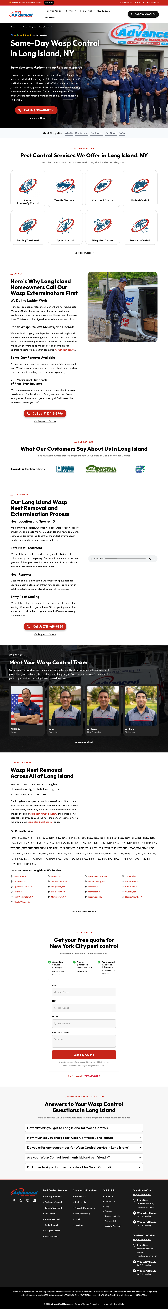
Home (12, 27)
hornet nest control (65, 349)
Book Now (48, 3)
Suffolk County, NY (96, 881)
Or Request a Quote (36, 118)
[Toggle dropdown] (62, 11)
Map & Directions (142, 1194)
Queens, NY (130, 891)
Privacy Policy (95, 1304)
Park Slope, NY (132, 886)
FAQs (122, 133)
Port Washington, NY (23, 896)
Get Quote (111, 133)
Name (54, 985)
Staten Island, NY (133, 876)
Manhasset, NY (95, 891)
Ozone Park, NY (132, 881)
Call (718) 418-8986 (145, 14)
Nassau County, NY (134, 896)
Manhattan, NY (21, 876)
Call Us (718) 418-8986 (39, 110)
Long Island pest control (40, 821)
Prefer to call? (84, 1076)
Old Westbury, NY (59, 881)
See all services (83, 252)
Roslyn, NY (19, 891)
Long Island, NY (58, 886)
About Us (49, 17)
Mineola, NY (56, 876)
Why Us (69, 133)
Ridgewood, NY (95, 896)
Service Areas (54, 10)
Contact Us (154, 2)
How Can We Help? (60, 1032)
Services (70, 10)
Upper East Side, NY (23, 886)
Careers (140, 2)
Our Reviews (103, 11)
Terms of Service (82, 1304)
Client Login (127, 2)
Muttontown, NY (58, 896)
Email (54, 1001)
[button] (84, 1128)
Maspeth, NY (94, 886)
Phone (55, 1017)
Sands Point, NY (58, 891)
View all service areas (83, 911)
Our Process (96, 133)
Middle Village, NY (22, 902)
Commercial (86, 10)
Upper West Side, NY (97, 876)
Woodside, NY (20, 881)
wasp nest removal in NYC (43, 813)
